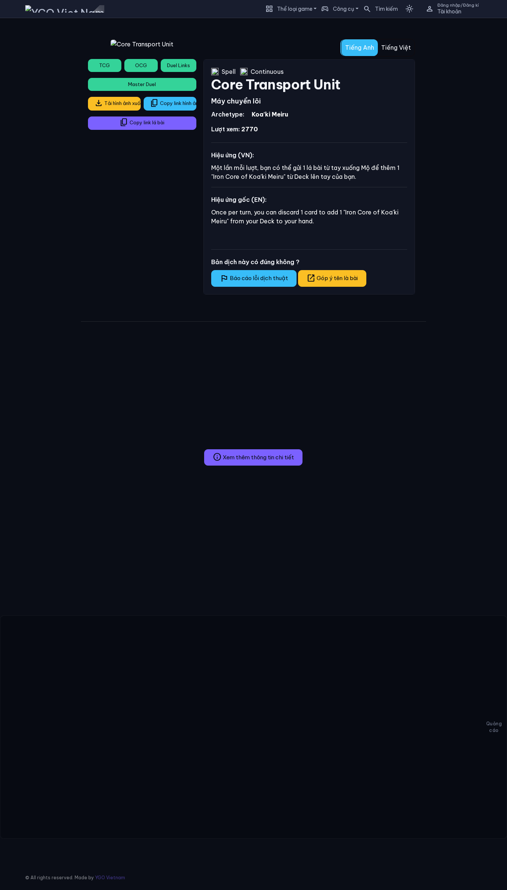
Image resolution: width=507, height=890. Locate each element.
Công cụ (343, 9)
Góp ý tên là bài (332, 278)
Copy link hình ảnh (173, 103)
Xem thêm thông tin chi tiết (253, 457)
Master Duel (142, 84)
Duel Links (178, 65)
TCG (104, 65)
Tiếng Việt (396, 47)
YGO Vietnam (110, 877)
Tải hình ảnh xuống (117, 103)
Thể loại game (295, 9)
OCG (141, 65)
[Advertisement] (37, 135)
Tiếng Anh (359, 47)
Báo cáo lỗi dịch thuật (254, 278)
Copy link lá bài (142, 122)
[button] (378, 8)
